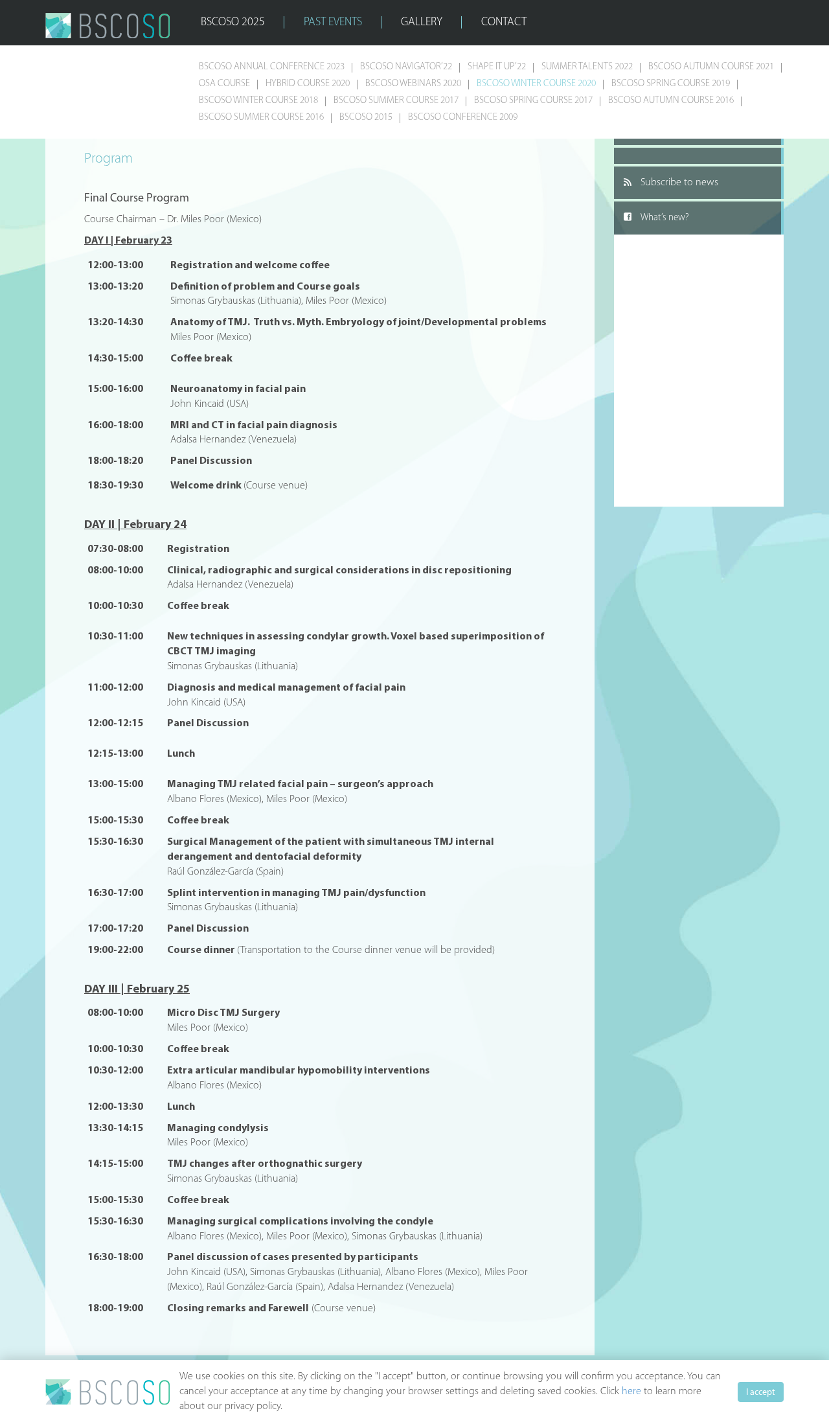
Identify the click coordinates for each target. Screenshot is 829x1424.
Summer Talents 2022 (587, 67)
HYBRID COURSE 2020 (308, 84)
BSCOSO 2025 (233, 23)
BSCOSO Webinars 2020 (413, 84)
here (631, 1391)
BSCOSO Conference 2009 (462, 117)
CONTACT (504, 23)
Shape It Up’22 (497, 67)
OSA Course (224, 84)
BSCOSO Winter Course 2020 (536, 84)
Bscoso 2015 (365, 117)
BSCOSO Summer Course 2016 (261, 117)
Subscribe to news (679, 183)
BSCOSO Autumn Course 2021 (711, 67)
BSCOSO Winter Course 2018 (258, 101)
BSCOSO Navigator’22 (406, 67)
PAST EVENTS (333, 23)
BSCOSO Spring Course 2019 (670, 84)
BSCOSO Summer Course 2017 (396, 101)
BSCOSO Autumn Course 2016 (671, 101)
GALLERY (421, 23)
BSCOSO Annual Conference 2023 (272, 67)
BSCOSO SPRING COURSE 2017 (533, 101)
